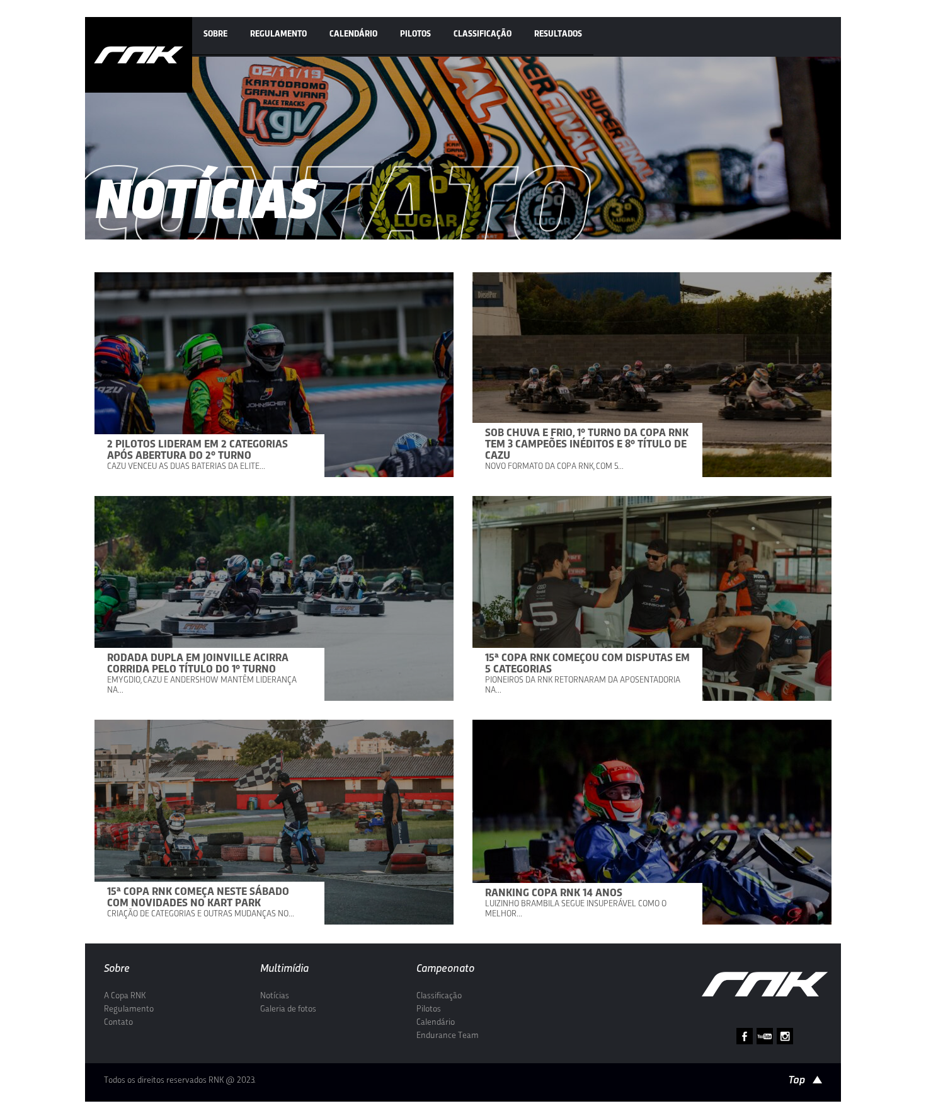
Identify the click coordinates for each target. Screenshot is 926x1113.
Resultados (558, 34)
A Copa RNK (125, 996)
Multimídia (284, 969)
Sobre (215, 34)
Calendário (353, 34)
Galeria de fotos (288, 1009)
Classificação (483, 34)
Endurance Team (447, 1036)
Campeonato (445, 969)
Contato (118, 1022)
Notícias (274, 996)
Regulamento (278, 34)
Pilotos (415, 34)
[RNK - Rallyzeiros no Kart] (138, 55)
